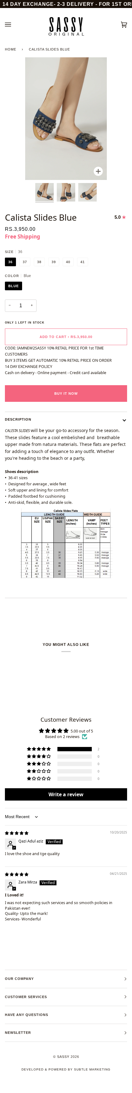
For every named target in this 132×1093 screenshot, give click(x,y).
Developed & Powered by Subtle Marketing (66, 1069)
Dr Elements (39, 1089)
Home (10, 49)
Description (18, 419)
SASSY (63, 1056)
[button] (39, 749)
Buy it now (66, 393)
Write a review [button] (66, 794)
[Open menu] (14, 24)
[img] (16, 833)
